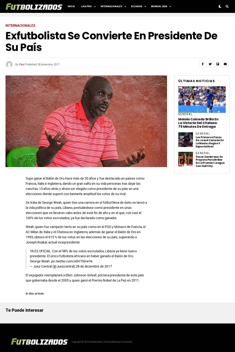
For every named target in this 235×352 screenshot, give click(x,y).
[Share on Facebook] (202, 64)
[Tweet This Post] (210, 64)
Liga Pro (86, 6)
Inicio (71, 6)
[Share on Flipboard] (217, 64)
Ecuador (136, 6)
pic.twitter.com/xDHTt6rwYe (72, 261)
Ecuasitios (127, 342)
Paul (21, 64)
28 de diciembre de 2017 (94, 266)
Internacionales (111, 6)
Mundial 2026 (159, 6)
